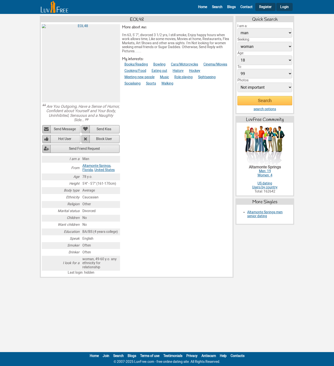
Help (223, 356)
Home (202, 7)
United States (104, 170)
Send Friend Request (84, 149)
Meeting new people (139, 77)
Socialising (132, 83)
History (178, 71)
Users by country (265, 187)
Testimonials (172, 356)
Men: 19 (265, 171)
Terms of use (149, 356)
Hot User (64, 139)
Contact (246, 7)
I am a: (242, 26)
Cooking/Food (135, 71)
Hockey (194, 71)
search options (265, 109)
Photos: (243, 80)
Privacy (192, 356)
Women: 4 (264, 175)
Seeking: (243, 39)
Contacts (238, 356)
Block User (104, 139)
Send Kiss (104, 129)
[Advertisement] (167, 316)
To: (239, 67)
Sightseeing (207, 77)
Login (284, 7)
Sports (151, 83)
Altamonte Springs (96, 166)
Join (106, 356)
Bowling (159, 64)
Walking (167, 83)
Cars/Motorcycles (184, 64)
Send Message (65, 129)
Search (217, 7)
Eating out (159, 71)
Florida (87, 170)
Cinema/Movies (215, 64)
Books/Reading (136, 64)
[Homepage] (54, 7)
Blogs (231, 7)
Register (265, 7)
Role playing (183, 77)
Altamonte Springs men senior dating (265, 214)
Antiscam (208, 356)
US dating (264, 183)
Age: (240, 53)
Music (164, 77)
